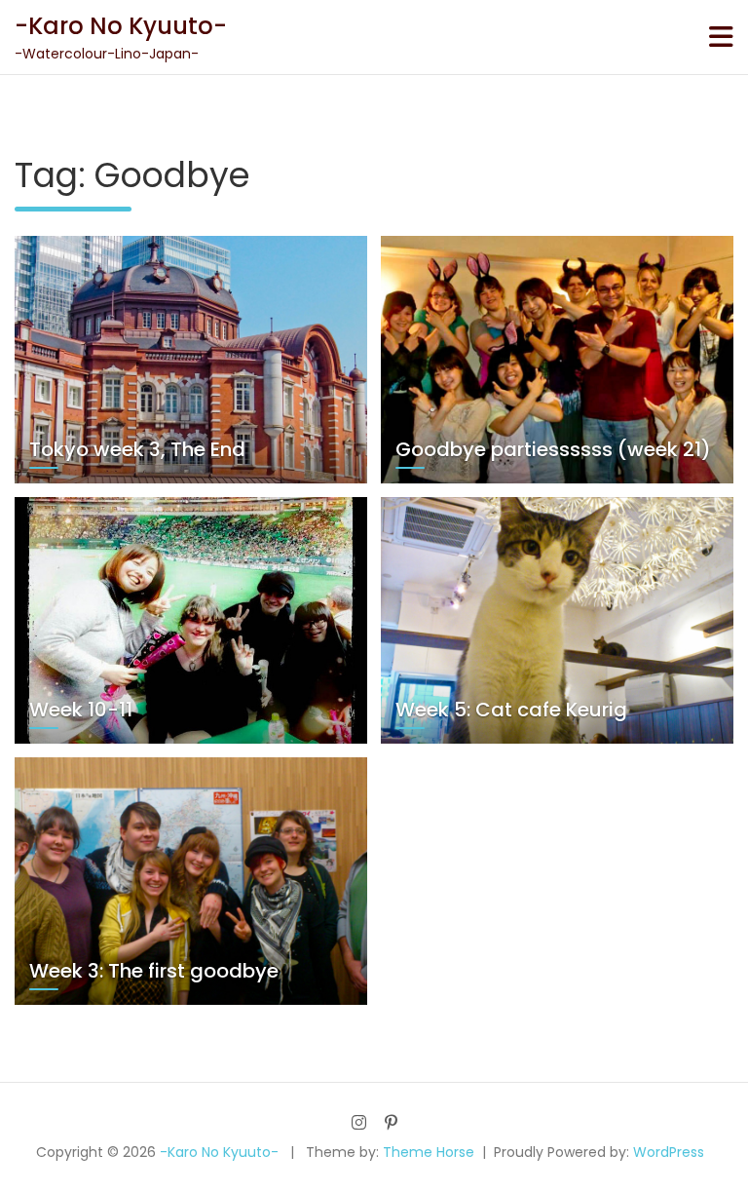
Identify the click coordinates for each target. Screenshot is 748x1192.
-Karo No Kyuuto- (121, 26)
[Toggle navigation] (721, 37)
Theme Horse (428, 1152)
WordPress (668, 1152)
